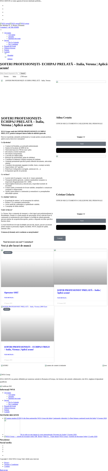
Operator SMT (11, 292)
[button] (81, 137)
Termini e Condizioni (11, 464)
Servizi (6, 40)
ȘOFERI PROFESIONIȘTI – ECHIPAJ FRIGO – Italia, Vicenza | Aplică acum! (27, 348)
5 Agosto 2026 (72, 434)
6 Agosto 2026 (102, 418)
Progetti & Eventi (10, 46)
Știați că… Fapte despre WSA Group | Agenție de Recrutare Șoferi (65, 436)
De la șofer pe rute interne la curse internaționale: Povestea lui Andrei (43, 434)
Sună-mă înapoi (81, 150)
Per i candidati (13, 44)
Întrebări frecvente (14, 38)
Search (23, 73)
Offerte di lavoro (9, 48)
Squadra (11, 37)
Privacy (6, 462)
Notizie (6, 50)
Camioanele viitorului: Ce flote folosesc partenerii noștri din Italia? (75, 418)
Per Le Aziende (13, 42)
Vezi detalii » (9, 297)
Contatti (6, 52)
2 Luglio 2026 (92, 436)
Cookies (7, 466)
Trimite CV (81, 137)
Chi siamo (7, 33)
